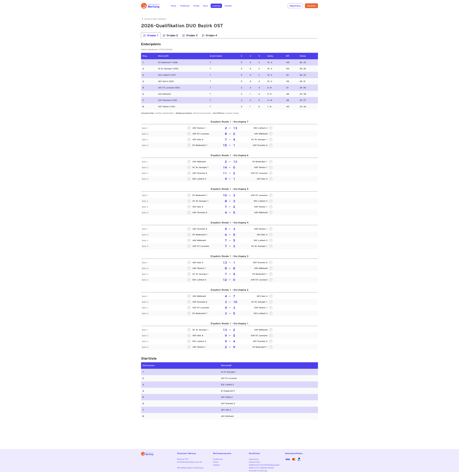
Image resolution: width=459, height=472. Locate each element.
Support (216, 465)
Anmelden (311, 6)
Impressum (254, 459)
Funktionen (218, 459)
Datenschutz (254, 462)
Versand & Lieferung (258, 470)
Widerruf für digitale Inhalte (261, 468)
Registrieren (295, 6)
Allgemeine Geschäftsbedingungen (264, 465)
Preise (216, 462)
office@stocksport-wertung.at (190, 468)
